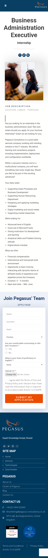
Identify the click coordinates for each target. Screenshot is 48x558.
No (10, 352)
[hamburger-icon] (5, 5)
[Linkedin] (13, 446)
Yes (10, 349)
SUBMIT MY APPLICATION (24, 399)
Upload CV (10, 371)
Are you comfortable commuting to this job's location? (22, 344)
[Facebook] (4, 446)
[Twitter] (8, 446)
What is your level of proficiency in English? (20, 359)
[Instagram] (17, 446)
